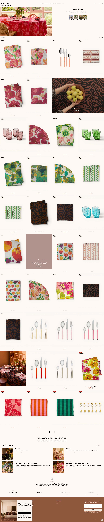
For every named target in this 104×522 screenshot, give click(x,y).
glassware (65, 440)
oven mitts (52, 438)
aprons (43, 438)
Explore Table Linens (78, 110)
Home (2, 5)
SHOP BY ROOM (45, 3)
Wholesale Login (58, 501)
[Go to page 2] (54, 432)
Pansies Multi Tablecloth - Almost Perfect (91, 386)
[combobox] (19, 510)
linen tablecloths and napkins (54, 440)
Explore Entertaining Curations (13, 369)
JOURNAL (60, 3)
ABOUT (63, 3)
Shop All (41, 3)
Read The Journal (39, 266)
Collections (4, 5)
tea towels (45, 438)
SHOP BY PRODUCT (51, 3)
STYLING (56, 3)
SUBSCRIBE (24, 512)
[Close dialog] (31, 501)
